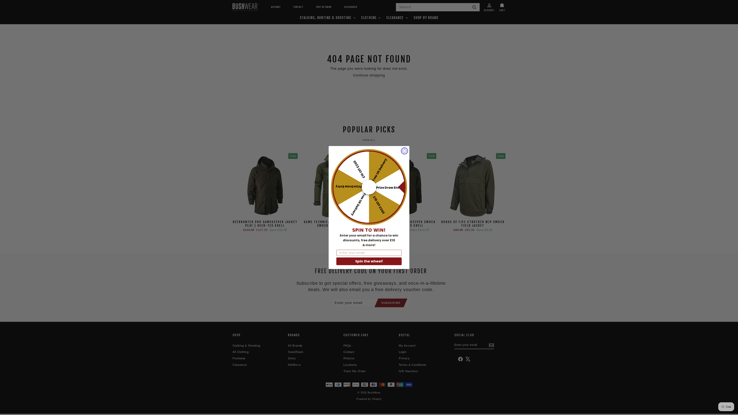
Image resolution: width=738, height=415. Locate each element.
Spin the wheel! (369, 261)
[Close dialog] (404, 151)
